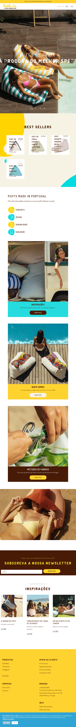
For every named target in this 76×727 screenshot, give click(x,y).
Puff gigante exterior (57, 149)
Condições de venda (45, 673)
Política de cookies (44, 710)
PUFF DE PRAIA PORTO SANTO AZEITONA (36, 142)
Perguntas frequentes (45, 667)
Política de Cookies (8, 719)
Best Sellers (5, 676)
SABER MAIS (37, 67)
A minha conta (43, 663)
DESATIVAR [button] (6, 722)
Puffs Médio (5, 663)
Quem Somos (6, 687)
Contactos (5, 691)
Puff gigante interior (57, 151)
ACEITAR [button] (15, 722)
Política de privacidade (45, 706)
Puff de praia (11, 149)
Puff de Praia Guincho (13, 168)
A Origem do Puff (8, 621)
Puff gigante (57, 146)
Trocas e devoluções (45, 670)
